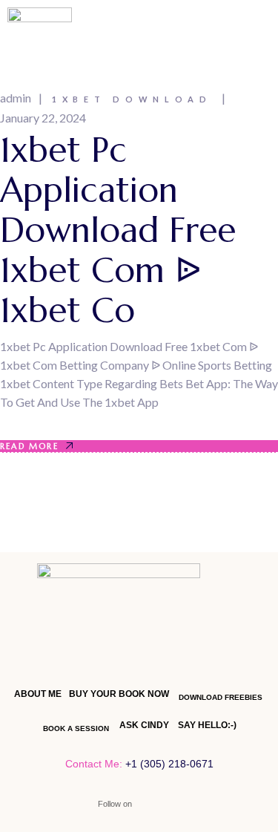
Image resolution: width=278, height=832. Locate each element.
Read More (29, 446)
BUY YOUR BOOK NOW (119, 693)
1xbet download (132, 99)
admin (15, 98)
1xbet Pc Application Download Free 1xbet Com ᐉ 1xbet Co (118, 230)
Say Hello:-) (207, 725)
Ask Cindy (144, 725)
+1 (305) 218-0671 (169, 764)
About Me (38, 693)
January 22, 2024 (43, 118)
